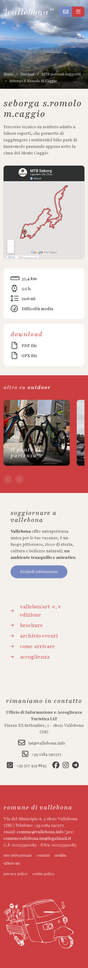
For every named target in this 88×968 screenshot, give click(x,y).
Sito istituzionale (18, 855)
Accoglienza (35, 656)
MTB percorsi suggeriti (61, 74)
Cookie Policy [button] (43, 874)
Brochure (31, 625)
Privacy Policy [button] (16, 874)
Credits (60, 855)
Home (9, 74)
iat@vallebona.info (46, 743)
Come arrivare (37, 646)
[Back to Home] (31, 12)
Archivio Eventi (39, 635)
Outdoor (27, 74)
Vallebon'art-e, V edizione (40, 610)
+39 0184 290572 (46, 754)
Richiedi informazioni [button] (39, 571)
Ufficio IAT (12, 863)
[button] (65, 12)
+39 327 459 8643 (31, 765)
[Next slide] (19, 479)
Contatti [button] (43, 855)
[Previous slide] (8, 479)
